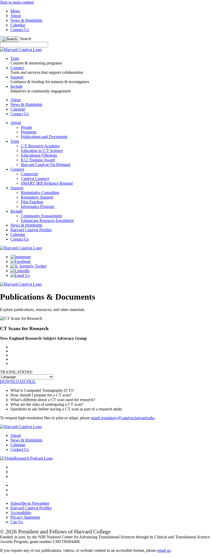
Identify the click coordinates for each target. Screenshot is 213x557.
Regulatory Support (37, 197)
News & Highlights (26, 20)
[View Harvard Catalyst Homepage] (21, 49)
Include (16, 211)
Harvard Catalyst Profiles (31, 230)
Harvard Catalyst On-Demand (45, 164)
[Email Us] (20, 275)
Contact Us (19, 29)
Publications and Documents (44, 136)
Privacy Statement (25, 517)
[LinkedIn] (20, 271)
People (26, 127)
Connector (29, 174)
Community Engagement (41, 216)
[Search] (9, 39)
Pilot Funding (32, 202)
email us (164, 550)
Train (14, 141)
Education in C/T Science (42, 150)
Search (25, 39)
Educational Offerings (39, 155)
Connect (17, 169)
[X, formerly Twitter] (28, 266)
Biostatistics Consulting (40, 192)
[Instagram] (20, 257)
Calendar (17, 25)
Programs (28, 132)
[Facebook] (20, 261)
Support (16, 188)
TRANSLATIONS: (16, 372)
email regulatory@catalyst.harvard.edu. (123, 418)
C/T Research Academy (40, 146)
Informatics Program (37, 206)
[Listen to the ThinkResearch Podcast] (26, 458)
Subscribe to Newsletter (29, 503)
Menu (15, 11)
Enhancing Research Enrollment (47, 220)
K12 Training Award (38, 160)
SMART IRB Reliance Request (47, 183)
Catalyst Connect (35, 178)
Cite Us (16, 522)
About (15, 15)
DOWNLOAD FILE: (18, 381)
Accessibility (20, 512)
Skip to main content (17, 2)
